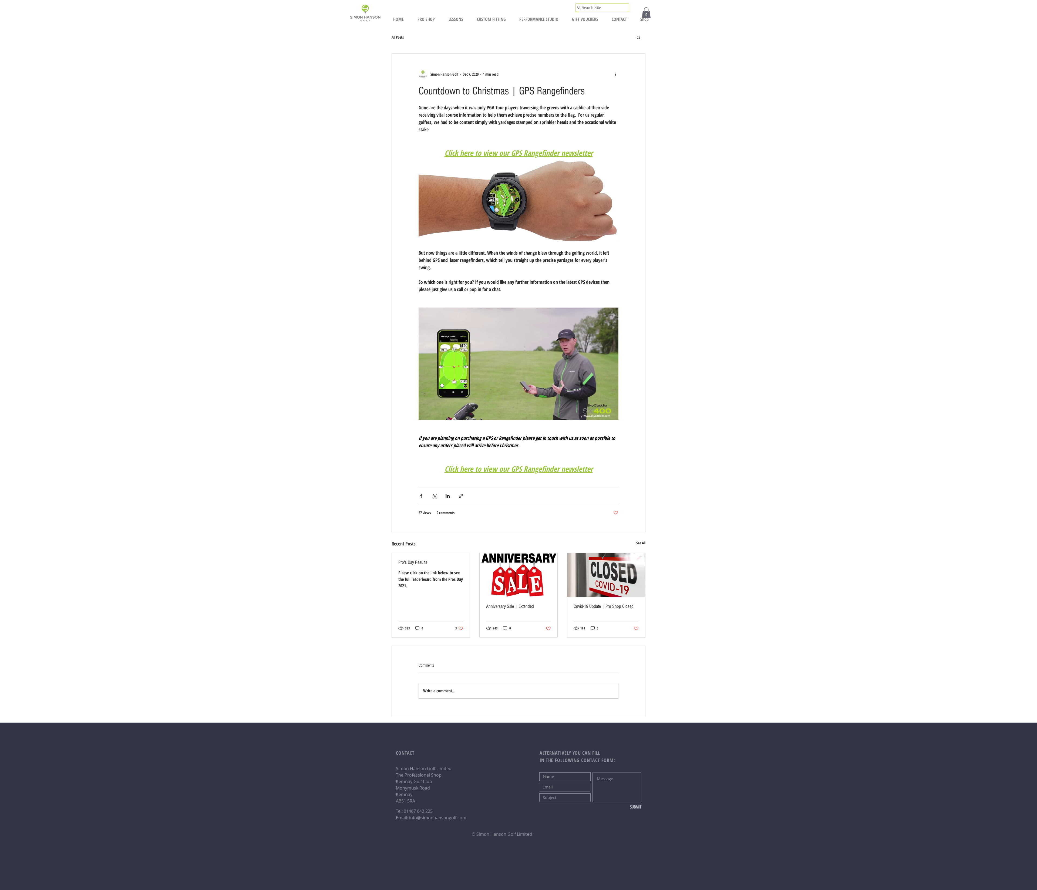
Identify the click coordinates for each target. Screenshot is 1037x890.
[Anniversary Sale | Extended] (519, 575)
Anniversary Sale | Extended (510, 606)
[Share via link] (460, 495)
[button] (646, 12)
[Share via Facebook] (421, 495)
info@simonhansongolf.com (437, 818)
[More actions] (615, 74)
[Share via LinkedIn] (447, 495)
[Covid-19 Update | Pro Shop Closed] (606, 575)
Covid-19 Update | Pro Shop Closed (604, 606)
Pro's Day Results (412, 562)
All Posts (398, 37)
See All (640, 542)
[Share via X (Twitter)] (434, 495)
